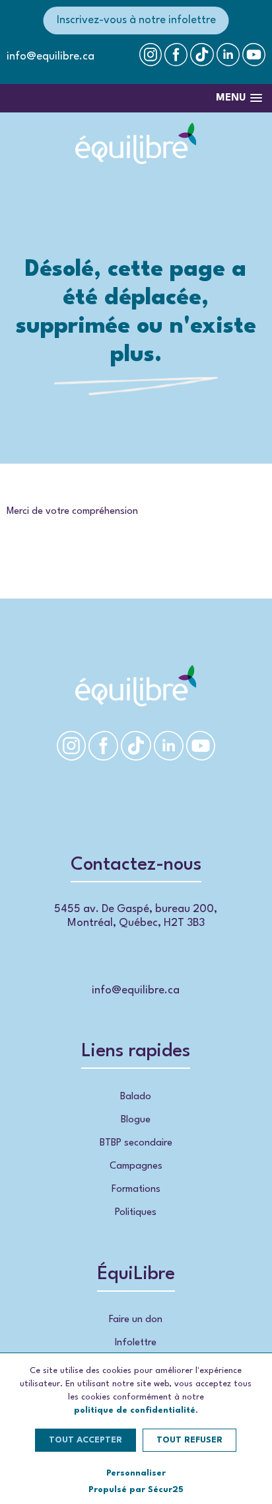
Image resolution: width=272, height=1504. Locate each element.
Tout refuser (189, 1440)
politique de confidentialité (134, 1410)
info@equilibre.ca (50, 56)
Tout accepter (85, 1440)
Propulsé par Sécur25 (136, 1489)
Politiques (135, 1213)
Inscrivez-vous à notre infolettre (136, 20)
